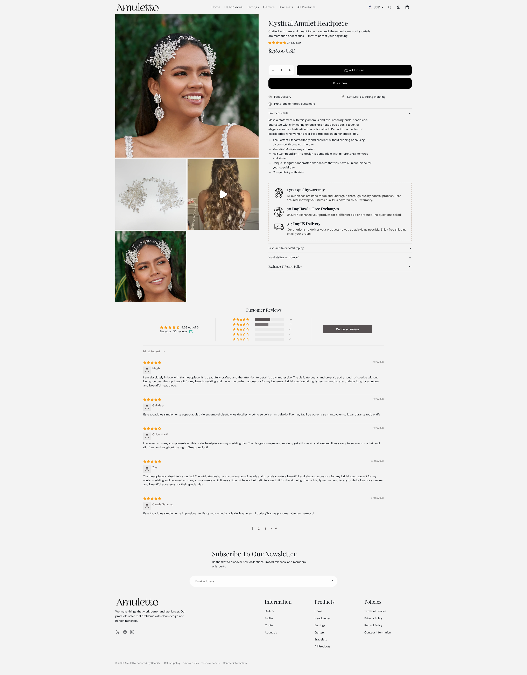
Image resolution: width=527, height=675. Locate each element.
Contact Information (377, 632)
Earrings (320, 625)
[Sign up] (332, 581)
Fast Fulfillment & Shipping (286, 248)
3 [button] (265, 528)
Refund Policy (373, 625)
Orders (269, 611)
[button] (277, 43)
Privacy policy (191, 663)
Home (318, 611)
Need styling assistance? (283, 257)
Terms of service (210, 663)
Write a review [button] (347, 329)
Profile (269, 618)
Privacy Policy (373, 618)
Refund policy (172, 663)
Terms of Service (375, 611)
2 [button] (259, 528)
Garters (320, 632)
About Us (271, 632)
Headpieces (323, 618)
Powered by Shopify (148, 663)
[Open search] (389, 7)
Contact (270, 625)
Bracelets (321, 639)
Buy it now (340, 83)
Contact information (235, 663)
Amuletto (130, 663)
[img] (152, 362)
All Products (322, 646)
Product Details (278, 113)
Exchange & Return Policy (285, 267)
